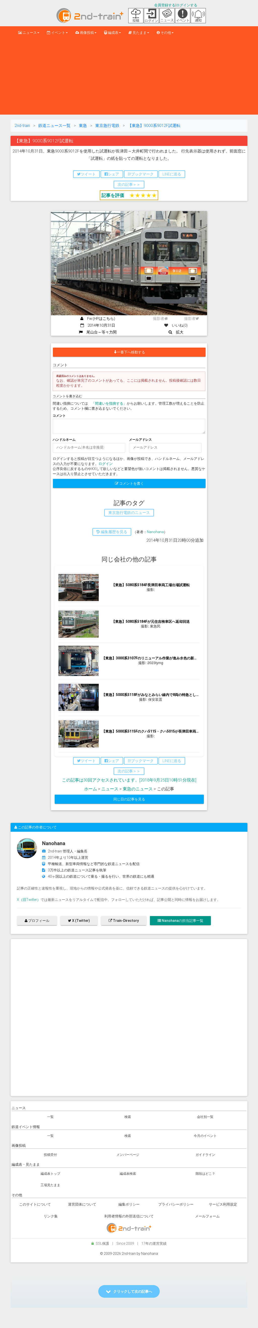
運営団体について (82, 1204)
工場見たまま (50, 1185)
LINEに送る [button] (172, 174)
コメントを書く (131, 483)
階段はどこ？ (205, 1174)
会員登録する (164, 5)
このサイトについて (35, 1204)
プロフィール (38, 921)
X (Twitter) (80, 921)
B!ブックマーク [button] (141, 174)
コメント (59, 416)
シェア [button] (113, 174)
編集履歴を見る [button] (113, 532)
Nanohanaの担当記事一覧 (182, 921)
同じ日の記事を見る (129, 799)
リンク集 (51, 1216)
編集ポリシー (129, 1204)
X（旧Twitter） (29, 900)
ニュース (109, 788)
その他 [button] (165, 33)
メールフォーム (207, 1216)
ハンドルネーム (64, 439)
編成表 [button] (112, 33)
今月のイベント (205, 1136)
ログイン (106, 464)
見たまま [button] (139, 33)
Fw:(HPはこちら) (99, 318)
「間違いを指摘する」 (109, 403)
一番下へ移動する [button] (131, 352)
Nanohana (155, 532)
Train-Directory (125, 921)
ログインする (186, 5)
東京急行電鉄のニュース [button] (129, 512)
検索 (127, 1117)
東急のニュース (138, 788)
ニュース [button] (29, 33)
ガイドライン (205, 1155)
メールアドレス (140, 439)
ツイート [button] (88, 174)
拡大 (177, 332)
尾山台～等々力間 (100, 332)
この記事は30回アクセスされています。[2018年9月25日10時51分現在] (129, 780)
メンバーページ (127, 1155)
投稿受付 (50, 1155)
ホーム (90, 788)
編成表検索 (128, 1174)
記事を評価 (113, 195)
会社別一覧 (205, 1117)
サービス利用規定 (223, 1204)
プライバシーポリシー (176, 1204)
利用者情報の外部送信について (129, 1216)
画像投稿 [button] (86, 33)
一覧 (50, 1117)
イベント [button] (57, 33)
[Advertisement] (129, 76)
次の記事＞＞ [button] (129, 184)
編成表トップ (50, 1174)
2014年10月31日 (99, 325)
